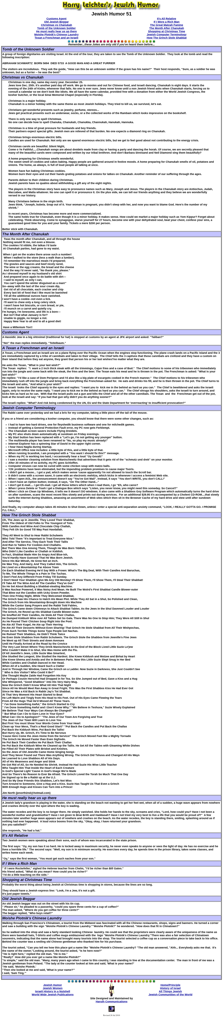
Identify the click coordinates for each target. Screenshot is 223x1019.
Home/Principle (170, 985)
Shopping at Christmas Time (166, 31)
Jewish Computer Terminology (166, 34)
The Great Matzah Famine (166, 25)
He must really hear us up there (56, 31)
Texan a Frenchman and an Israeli (56, 37)
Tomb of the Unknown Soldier (56, 28)
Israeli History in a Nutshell (52, 991)
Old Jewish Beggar (56, 21)
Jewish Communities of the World (170, 994)
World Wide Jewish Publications (53, 994)
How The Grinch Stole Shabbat (167, 37)
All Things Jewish (170, 991)
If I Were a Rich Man (166, 21)
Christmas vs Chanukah (56, 25)
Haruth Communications (111, 1001)
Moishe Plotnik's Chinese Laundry (56, 34)
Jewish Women (53, 988)
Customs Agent (56, 18)
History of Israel (170, 988)
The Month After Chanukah (166, 28)
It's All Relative (166, 18)
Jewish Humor (52, 985)
